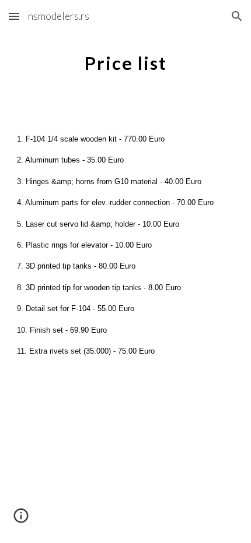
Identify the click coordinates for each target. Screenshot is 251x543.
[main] (125, 61)
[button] (14, 16)
